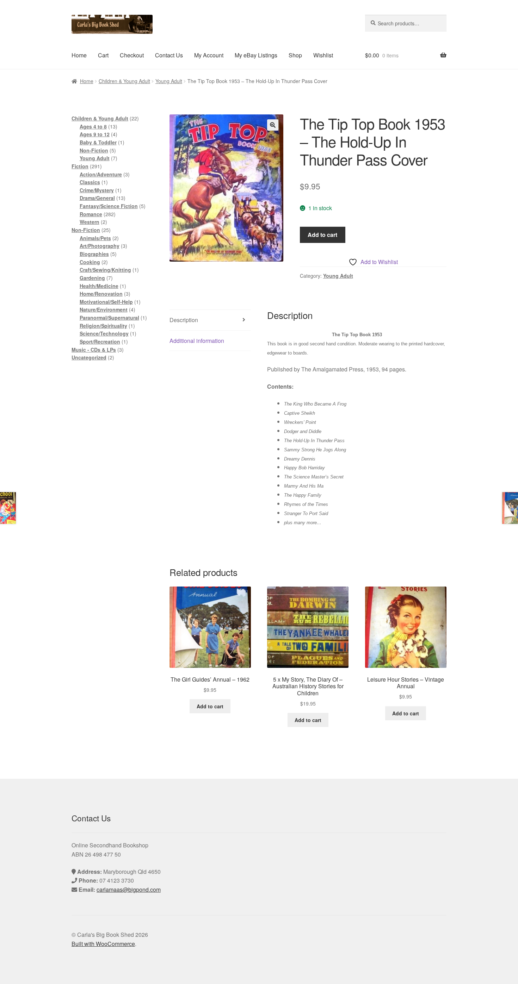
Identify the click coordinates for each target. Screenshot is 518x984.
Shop (295, 55)
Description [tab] (183, 320)
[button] (272, 125)
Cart (103, 55)
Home (79, 55)
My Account (208, 55)
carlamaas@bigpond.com (129, 889)
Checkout (132, 55)
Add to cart (322, 235)
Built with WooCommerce (103, 944)
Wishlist (323, 55)
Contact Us (169, 55)
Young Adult (168, 80)
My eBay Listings (256, 55)
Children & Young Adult (124, 80)
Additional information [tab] (196, 341)
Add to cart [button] (210, 706)
